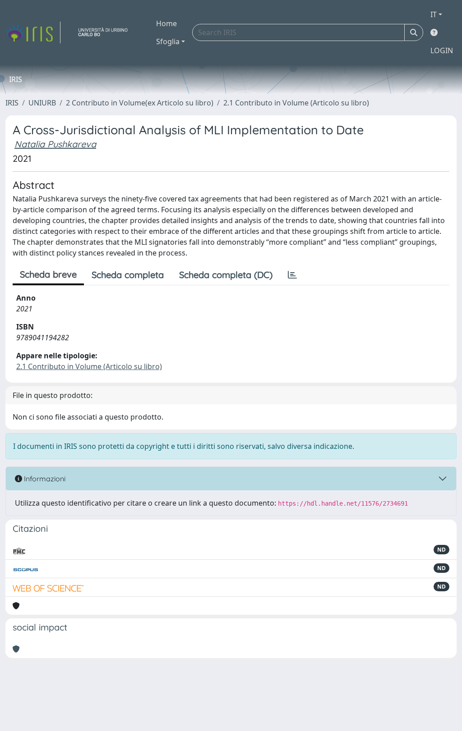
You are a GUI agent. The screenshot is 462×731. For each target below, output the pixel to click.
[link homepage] (32, 32)
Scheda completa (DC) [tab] (226, 274)
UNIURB (42, 103)
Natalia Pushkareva (55, 144)
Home (166, 23)
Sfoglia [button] (168, 41)
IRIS (11, 103)
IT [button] (433, 14)
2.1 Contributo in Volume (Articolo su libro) (296, 103)
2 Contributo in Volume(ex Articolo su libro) (139, 103)
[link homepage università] (106, 32)
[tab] (292, 274)
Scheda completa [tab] (128, 274)
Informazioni (43, 478)
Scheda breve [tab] (48, 274)
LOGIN (441, 50)
